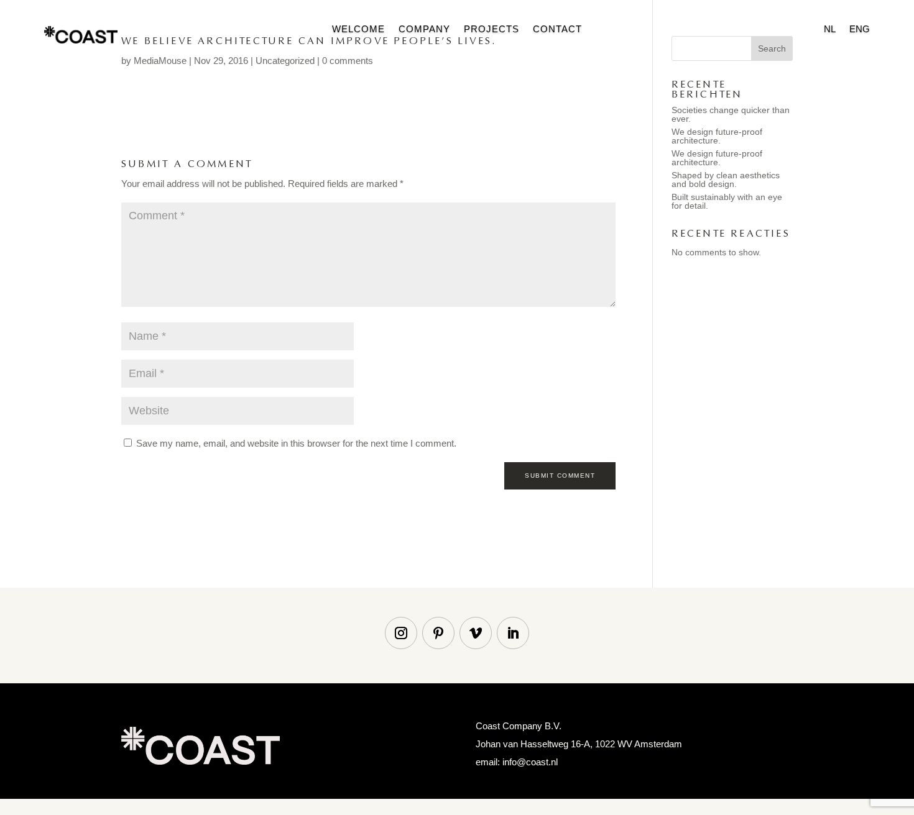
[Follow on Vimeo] (475, 633)
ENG (859, 29)
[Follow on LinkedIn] (513, 633)
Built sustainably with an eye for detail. (727, 201)
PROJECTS (491, 29)
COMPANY (424, 29)
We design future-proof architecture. (717, 136)
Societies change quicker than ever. (731, 114)
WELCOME (358, 29)
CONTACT (557, 29)
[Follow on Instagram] (401, 633)
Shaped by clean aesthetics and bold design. (726, 179)
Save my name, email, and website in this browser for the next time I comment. (296, 443)
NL (830, 29)
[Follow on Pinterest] (438, 633)
